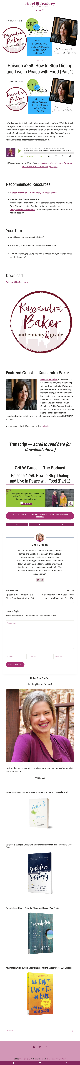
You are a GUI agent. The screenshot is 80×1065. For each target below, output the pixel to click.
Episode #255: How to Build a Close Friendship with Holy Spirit (21, 594)
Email (34, 656)
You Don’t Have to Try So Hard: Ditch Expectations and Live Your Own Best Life (39, 967)
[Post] (62, 524)
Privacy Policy (61, 1059)
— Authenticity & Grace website (33, 193)
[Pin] (40, 524)
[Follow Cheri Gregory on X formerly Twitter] (42, 580)
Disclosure (51, 1059)
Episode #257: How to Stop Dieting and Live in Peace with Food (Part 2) (58, 596)
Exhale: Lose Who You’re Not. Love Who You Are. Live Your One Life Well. (37, 792)
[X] (40, 1047)
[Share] (17, 524)
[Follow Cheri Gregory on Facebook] (38, 580)
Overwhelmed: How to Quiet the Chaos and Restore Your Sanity (32, 908)
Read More (40, 778)
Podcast (40, 61)
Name (10, 656)
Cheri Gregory (40, 544)
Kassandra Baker (49, 379)
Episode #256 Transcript (17, 282)
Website (58, 656)
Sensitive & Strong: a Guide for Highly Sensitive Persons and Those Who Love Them (39, 846)
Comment (12, 623)
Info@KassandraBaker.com (22, 209)
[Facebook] (34, 1047)
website (45, 426)
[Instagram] (46, 1047)
